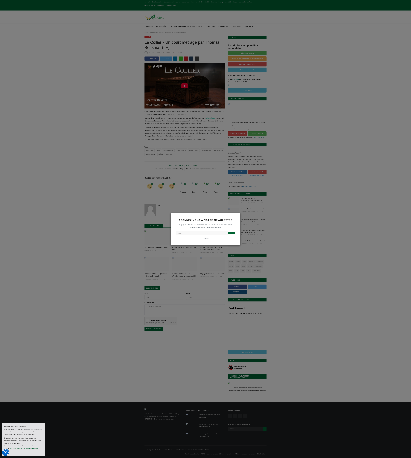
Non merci (205, 238)
